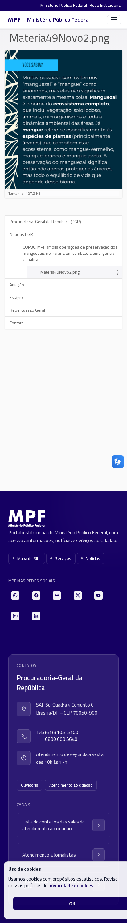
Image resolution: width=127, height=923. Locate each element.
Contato (17, 322)
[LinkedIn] (36, 616)
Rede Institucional (105, 5)
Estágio (16, 297)
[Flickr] (57, 595)
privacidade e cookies (70, 885)
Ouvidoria (29, 785)
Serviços (63, 558)
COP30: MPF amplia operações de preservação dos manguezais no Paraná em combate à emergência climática (70, 253)
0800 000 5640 (61, 739)
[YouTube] (98, 595)
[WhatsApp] (15, 595)
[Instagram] (15, 616)
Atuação (17, 284)
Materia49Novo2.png (60, 272)
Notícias (93, 558)
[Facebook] (36, 595)
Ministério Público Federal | (65, 5)
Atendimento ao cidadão (71, 785)
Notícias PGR (21, 234)
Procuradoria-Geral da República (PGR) (45, 221)
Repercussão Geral (27, 310)
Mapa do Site (29, 558)
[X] (78, 595)
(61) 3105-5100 (61, 732)
